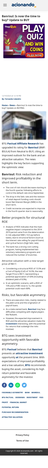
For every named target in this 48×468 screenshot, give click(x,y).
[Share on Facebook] (4, 385)
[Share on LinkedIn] (10, 385)
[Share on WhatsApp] (17, 385)
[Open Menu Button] (5, 5)
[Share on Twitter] (24, 385)
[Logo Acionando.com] (24, 5)
